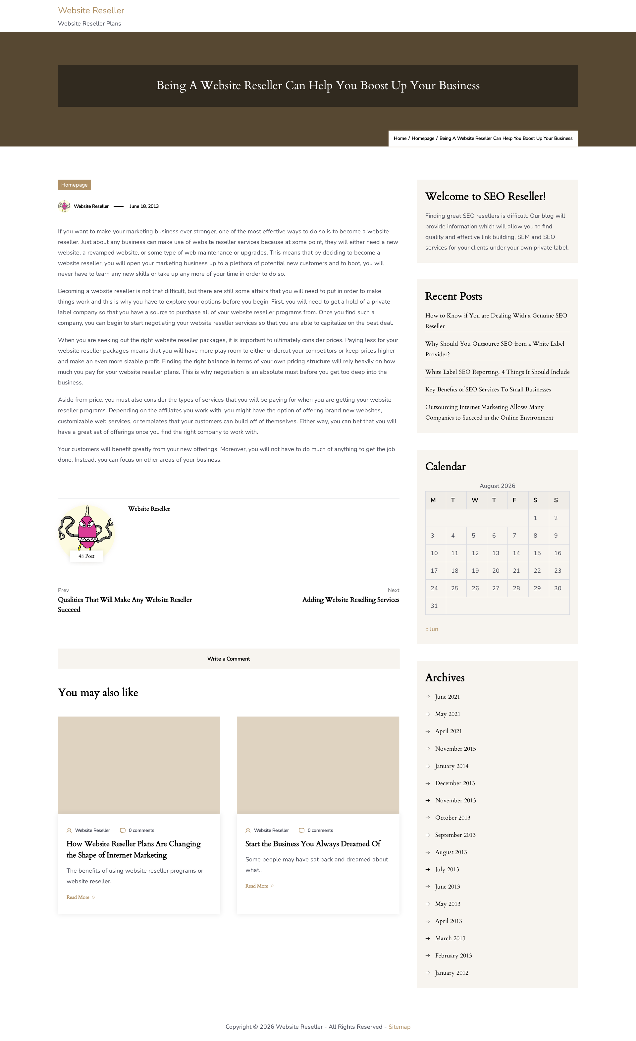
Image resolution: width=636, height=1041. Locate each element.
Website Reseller (91, 10)
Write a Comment (228, 659)
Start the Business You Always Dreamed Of (312, 844)
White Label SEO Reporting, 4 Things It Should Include (497, 372)
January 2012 (451, 973)
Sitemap (400, 1027)
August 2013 (451, 852)
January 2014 (451, 766)
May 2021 (447, 714)
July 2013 (447, 869)
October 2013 (452, 818)
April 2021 (448, 731)
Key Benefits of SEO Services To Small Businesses (488, 389)
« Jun (431, 629)
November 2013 (455, 800)
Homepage (74, 185)
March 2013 (450, 938)
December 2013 (455, 783)
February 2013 (453, 956)
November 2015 (455, 749)
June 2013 (447, 887)
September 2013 (455, 835)
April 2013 (448, 921)
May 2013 (447, 904)
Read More (78, 897)
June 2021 (447, 697)
